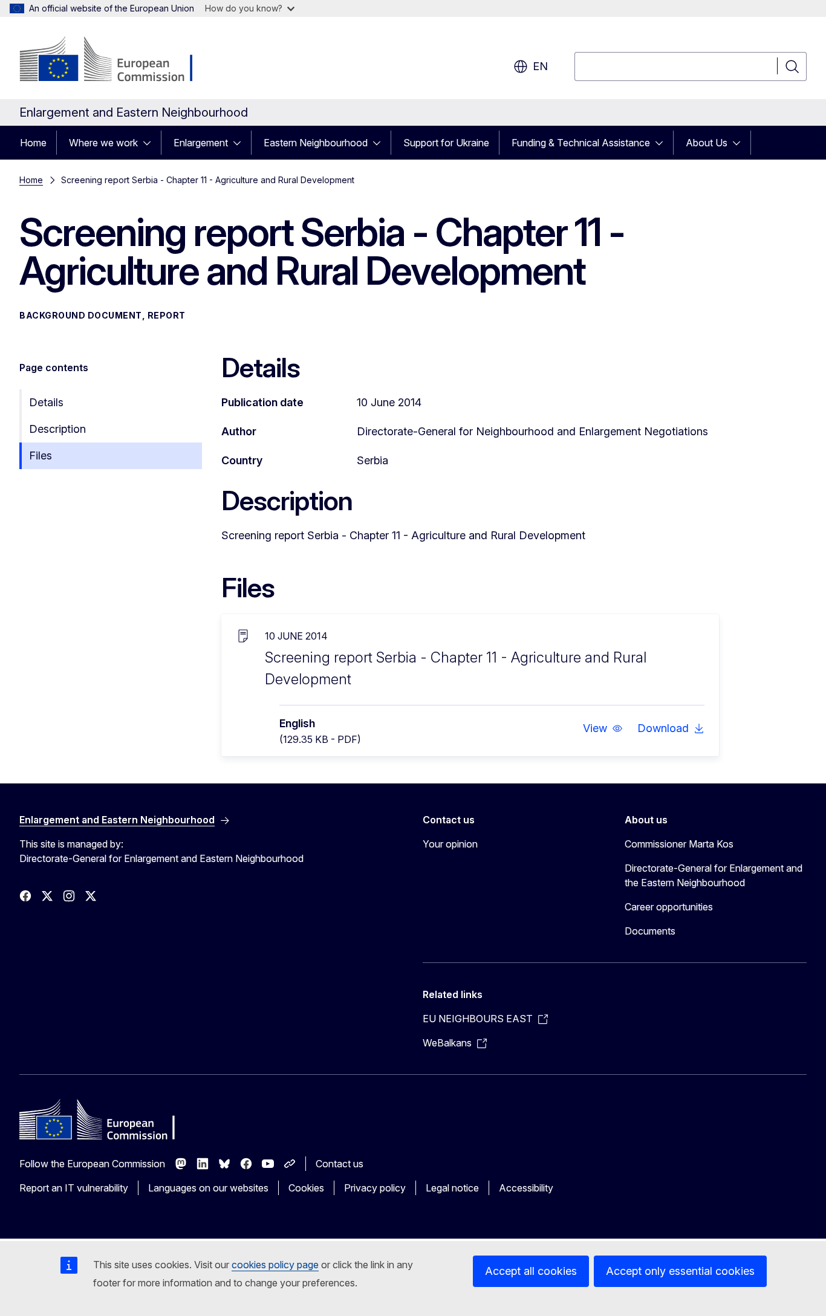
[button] (603, 728)
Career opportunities (669, 907)
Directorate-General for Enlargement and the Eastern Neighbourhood (713, 875)
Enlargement (201, 143)
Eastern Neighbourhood (316, 143)
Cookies (306, 1188)
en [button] (540, 66)
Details (46, 402)
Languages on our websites (208, 1188)
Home (33, 143)
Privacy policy (375, 1188)
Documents (650, 931)
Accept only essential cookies (680, 1271)
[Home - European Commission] (117, 60)
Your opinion (450, 844)
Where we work (103, 143)
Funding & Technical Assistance (581, 143)
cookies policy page (275, 1265)
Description (57, 429)
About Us (706, 143)
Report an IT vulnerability (73, 1188)
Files (40, 455)
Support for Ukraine (446, 143)
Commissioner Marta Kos (679, 844)
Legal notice (452, 1188)
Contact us (339, 1164)
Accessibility (526, 1188)
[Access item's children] (150, 143)
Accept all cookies (531, 1271)
